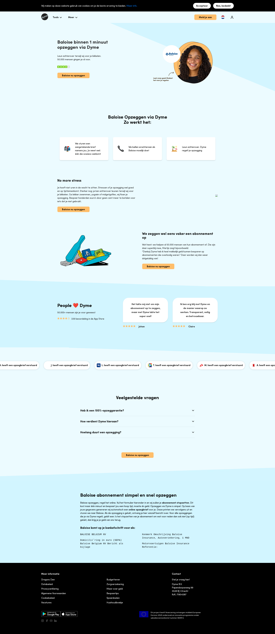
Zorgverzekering (115, 584)
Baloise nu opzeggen (73, 75)
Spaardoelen (113, 597)
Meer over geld (115, 588)
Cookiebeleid (48, 597)
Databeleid (47, 584)
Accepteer (202, 5)
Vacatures (46, 602)
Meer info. (131, 5)
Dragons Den (48, 579)
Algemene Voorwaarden (53, 593)
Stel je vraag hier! (181, 579)
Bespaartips (113, 593)
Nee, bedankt (223, 5)
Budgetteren (113, 579)
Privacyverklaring (50, 588)
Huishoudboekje (115, 602)
